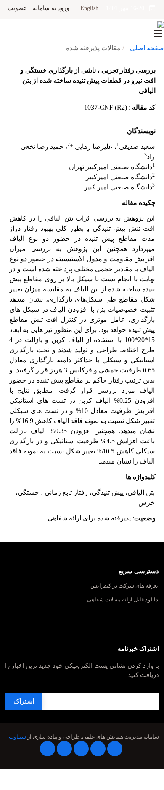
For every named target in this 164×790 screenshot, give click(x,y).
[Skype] (47, 748)
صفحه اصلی (147, 47)
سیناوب (17, 737)
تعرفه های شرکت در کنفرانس (124, 586)
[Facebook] (114, 748)
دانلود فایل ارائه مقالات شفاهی (122, 600)
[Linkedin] (81, 748)
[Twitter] (98, 748)
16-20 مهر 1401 (127, 8)
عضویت (17, 8)
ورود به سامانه (51, 8)
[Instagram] (64, 748)
